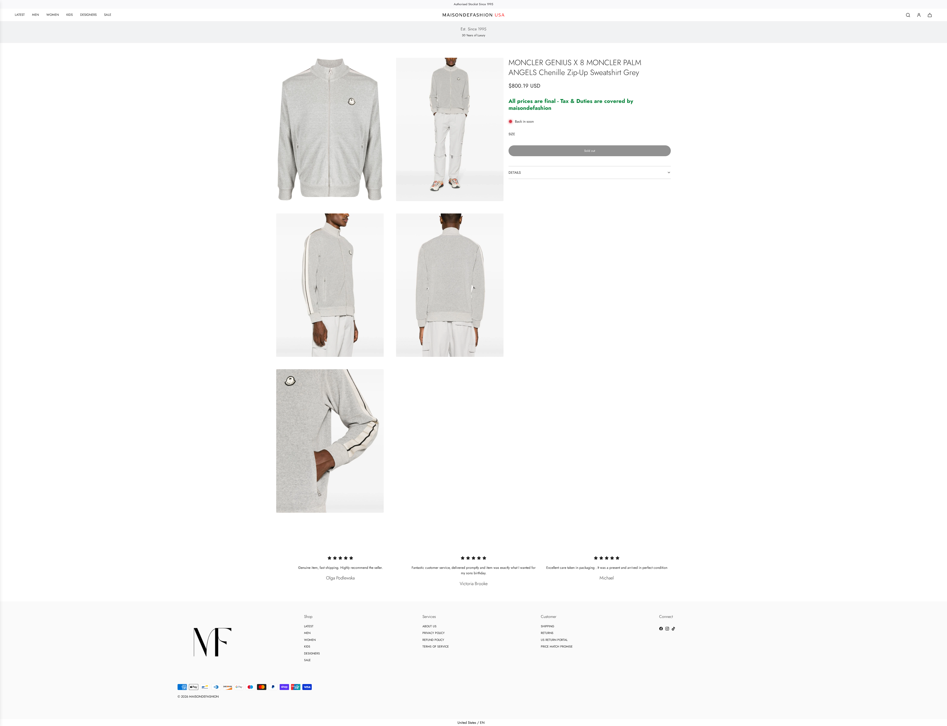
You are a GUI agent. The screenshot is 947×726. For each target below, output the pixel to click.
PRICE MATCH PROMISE (557, 646)
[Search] (908, 15)
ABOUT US (429, 626)
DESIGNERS (312, 653)
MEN (307, 633)
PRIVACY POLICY (433, 633)
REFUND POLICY (433, 640)
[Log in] (918, 15)
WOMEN (310, 640)
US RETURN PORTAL (554, 640)
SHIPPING (547, 626)
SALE (307, 660)
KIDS (307, 646)
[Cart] (929, 15)
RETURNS (547, 633)
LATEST (308, 626)
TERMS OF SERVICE (435, 646)
